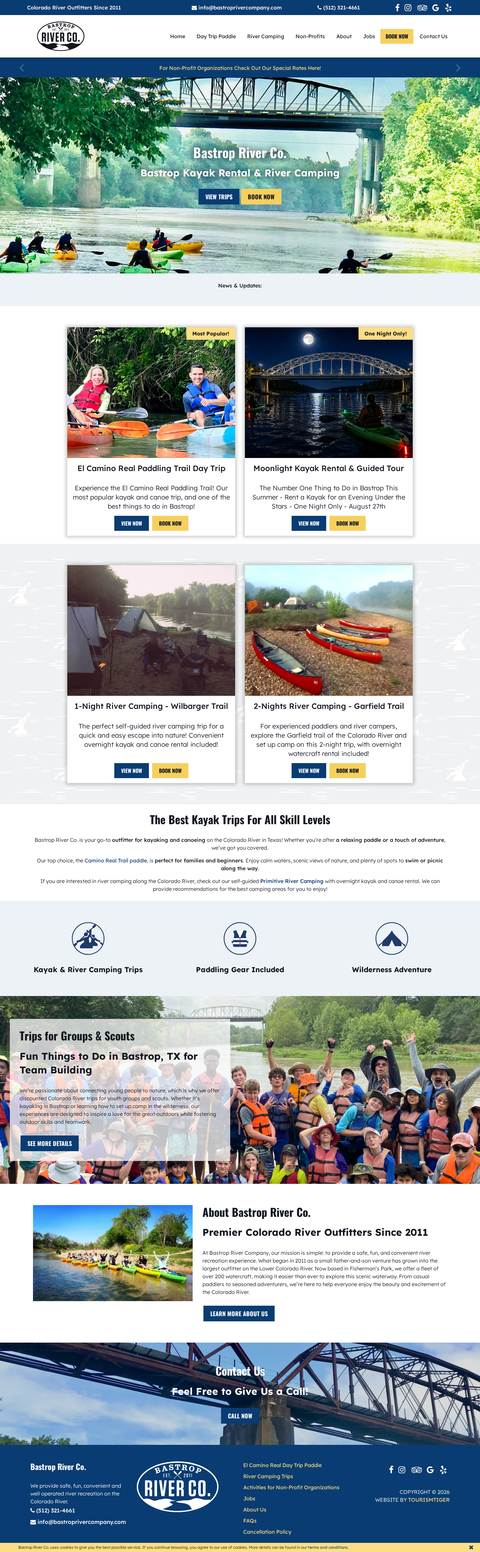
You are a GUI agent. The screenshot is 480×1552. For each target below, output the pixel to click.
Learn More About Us (239, 1313)
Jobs (369, 36)
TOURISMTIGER (429, 1499)
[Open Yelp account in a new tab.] (449, 7)
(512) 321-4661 (341, 7)
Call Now (240, 1416)
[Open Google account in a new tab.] (436, 7)
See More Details (49, 1143)
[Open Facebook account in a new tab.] (397, 7)
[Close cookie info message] (471, 1547)
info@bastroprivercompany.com (239, 7)
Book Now (261, 196)
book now (397, 36)
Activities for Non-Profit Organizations (291, 1487)
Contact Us (434, 36)
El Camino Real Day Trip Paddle (282, 1465)
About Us (254, 1509)
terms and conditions (328, 1547)
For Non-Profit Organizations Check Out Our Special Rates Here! (240, 68)
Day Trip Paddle (216, 36)
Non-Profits (310, 36)
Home (177, 36)
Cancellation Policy (267, 1531)
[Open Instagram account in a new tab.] (408, 7)
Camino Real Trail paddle (116, 860)
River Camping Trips (268, 1476)
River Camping (265, 36)
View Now (131, 523)
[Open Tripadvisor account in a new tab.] (422, 7)
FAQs (250, 1520)
